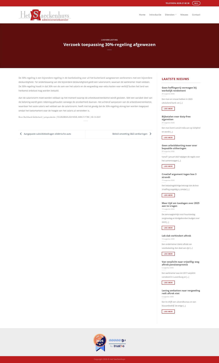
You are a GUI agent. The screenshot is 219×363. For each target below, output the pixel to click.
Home (142, 14)
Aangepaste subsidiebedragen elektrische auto (47, 133)
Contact (196, 14)
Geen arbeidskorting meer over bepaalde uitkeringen (179, 147)
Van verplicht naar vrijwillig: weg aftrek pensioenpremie (180, 263)
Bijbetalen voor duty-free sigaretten (176, 118)
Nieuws (184, 14)
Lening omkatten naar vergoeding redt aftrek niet (181, 292)
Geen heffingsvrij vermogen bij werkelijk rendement (179, 89)
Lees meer (168, 109)
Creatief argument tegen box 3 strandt (179, 175)
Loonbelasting (109, 40)
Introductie (155, 14)
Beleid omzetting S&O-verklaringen (130, 133)
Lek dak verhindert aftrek (176, 235)
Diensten (169, 14)
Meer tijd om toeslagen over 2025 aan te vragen (180, 204)
